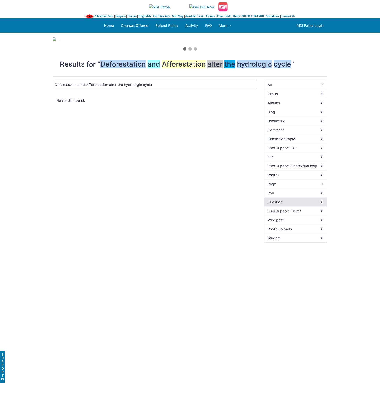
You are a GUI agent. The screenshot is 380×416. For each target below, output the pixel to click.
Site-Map (177, 16)
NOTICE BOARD (253, 16)
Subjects (120, 16)
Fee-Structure (161, 16)
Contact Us (288, 16)
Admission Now (103, 16)
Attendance (273, 16)
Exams (210, 16)
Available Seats (194, 16)
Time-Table (224, 16)
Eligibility (145, 16)
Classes (132, 16)
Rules (236, 16)
